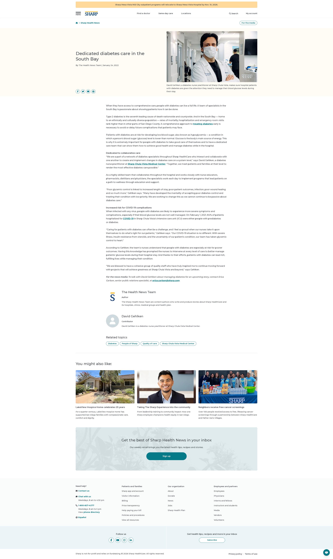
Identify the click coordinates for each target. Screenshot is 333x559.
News (170, 501)
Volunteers (219, 520)
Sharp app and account (133, 491)
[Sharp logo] (92, 13)
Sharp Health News (90, 23)
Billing (125, 501)
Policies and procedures (133, 515)
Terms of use (251, 554)
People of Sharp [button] (129, 343)
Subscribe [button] (212, 540)
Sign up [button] (167, 456)
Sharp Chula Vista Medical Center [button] (178, 343)
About (171, 491)
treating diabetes (203, 124)
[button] (78, 13)
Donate (171, 496)
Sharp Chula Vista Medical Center (146, 164)
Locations (186, 13)
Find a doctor (143, 13)
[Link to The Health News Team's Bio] (112, 298)
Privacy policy (235, 554)
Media (217, 510)
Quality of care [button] (150, 343)
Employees (219, 491)
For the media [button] (248, 23)
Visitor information (130, 496)
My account (251, 13)
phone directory (92, 512)
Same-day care (165, 13)
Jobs (170, 505)
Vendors (218, 515)
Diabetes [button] (112, 343)
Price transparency (131, 505)
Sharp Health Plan (176, 510)
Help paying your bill (131, 510)
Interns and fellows (223, 501)
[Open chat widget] (326, 552)
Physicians (219, 496)
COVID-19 (128, 218)
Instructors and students (225, 505)
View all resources (130, 520)
